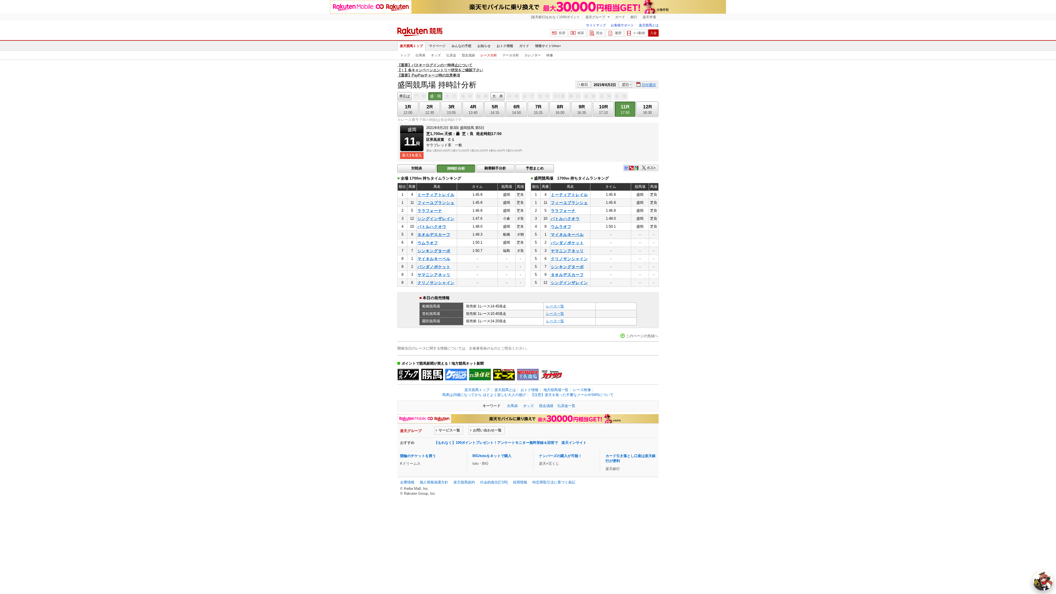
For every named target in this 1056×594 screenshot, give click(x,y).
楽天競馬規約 (464, 482)
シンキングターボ (433, 251)
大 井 (497, 96)
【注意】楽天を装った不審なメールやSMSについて (572, 395)
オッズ (436, 55)
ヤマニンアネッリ (433, 275)
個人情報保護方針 (434, 482)
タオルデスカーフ (433, 234)
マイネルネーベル (433, 259)
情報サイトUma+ (548, 46)
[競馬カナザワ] (552, 374)
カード (620, 17)
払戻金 (451, 55)
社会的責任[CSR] (494, 482)
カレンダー (532, 55)
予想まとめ (535, 168)
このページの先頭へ (642, 336)
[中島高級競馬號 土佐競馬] (528, 374)
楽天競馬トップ (411, 46)
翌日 (625, 84)
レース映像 (582, 390)
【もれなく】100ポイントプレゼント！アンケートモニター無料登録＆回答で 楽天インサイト (510, 443)
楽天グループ (595, 17)
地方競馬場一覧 (555, 390)
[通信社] (480, 374)
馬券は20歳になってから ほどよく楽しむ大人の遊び (484, 395)
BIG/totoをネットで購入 (492, 456)
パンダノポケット (433, 267)
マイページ (437, 46)
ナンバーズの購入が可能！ (560, 456)
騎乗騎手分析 (495, 168)
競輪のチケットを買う (418, 456)
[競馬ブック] (408, 374)
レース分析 (488, 55)
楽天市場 (649, 17)
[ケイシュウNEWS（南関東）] (456, 374)
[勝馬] (432, 374)
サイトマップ (596, 25)
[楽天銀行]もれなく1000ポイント (555, 17)
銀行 (634, 17)
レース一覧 (555, 306)
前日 (584, 84)
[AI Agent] (1043, 581)
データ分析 (510, 55)
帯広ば (404, 96)
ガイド (524, 46)
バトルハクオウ (431, 226)
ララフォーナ (429, 210)
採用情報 (520, 482)
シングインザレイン (436, 218)
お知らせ (484, 46)
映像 (549, 55)
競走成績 (468, 55)
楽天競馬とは (649, 25)
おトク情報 (505, 46)
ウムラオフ (427, 243)
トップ (405, 55)
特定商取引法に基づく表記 (553, 482)
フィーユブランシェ (436, 202)
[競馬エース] (504, 374)
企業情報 (407, 482)
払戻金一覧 (566, 406)
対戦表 (416, 168)
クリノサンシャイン (436, 282)
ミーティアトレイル (436, 195)
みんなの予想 (461, 46)
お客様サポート (622, 25)
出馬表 (420, 55)
